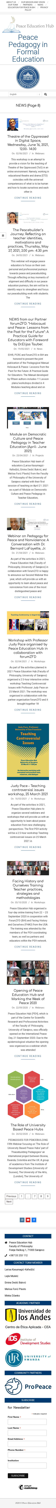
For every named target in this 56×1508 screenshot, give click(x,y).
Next (9, 1201)
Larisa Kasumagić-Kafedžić (20, 1269)
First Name (14, 1417)
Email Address (16, 1439)
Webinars (39, 153)
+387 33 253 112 (18, 1255)
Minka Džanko (12, 1295)
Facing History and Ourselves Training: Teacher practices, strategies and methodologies (28, 889)
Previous (11, 1196)
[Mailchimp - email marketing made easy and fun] (28, 1489)
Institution (13, 1460)
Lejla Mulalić (11, 1276)
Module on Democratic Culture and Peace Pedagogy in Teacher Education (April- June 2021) (28, 443)
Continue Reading (28, 198)
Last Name (14, 1428)
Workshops (39, 661)
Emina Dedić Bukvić (15, 1282)
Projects (40, 455)
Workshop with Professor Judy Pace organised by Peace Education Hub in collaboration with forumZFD (28, 649)
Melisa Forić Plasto (15, 1289)
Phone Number (16, 1450)
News (39, 349)
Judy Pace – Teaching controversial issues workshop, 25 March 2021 (28, 790)
